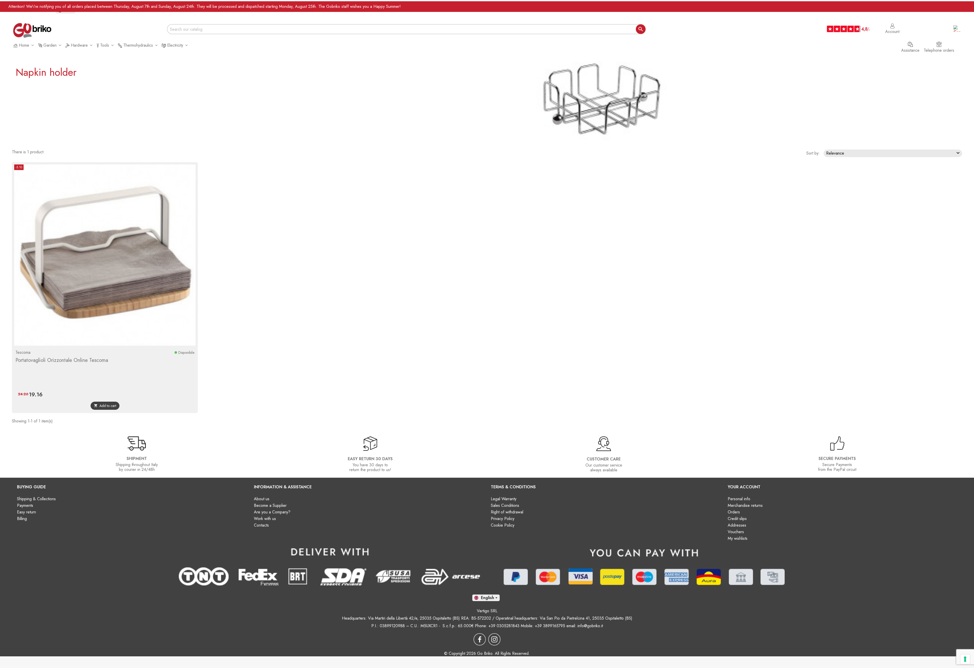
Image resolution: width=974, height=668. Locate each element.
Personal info (739, 499)
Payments (25, 505)
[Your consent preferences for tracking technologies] (965, 659)
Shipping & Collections (36, 499)
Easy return (26, 512)
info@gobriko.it (590, 626)
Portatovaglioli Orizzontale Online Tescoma (61, 360)
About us (261, 499)
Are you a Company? (272, 512)
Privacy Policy (502, 519)
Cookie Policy (502, 525)
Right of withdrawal (507, 512)
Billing (22, 519)
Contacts (261, 525)
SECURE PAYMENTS (837, 458)
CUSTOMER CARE (604, 459)
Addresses (737, 525)
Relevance (893, 153)
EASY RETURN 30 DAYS (370, 459)
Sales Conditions (505, 505)
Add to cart (105, 405)
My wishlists (737, 538)
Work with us (265, 519)
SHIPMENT (137, 458)
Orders (734, 512)
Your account (744, 487)
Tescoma (22, 352)
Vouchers (736, 532)
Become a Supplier (270, 505)
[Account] (892, 24)
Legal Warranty (503, 499)
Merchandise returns (745, 505)
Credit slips (737, 519)
